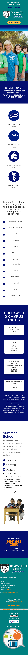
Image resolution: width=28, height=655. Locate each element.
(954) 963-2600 (8, 589)
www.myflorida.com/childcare (16, 601)
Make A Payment (14, 22)
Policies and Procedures (14, 605)
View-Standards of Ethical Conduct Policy (14, 609)
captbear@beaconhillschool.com (10, 592)
